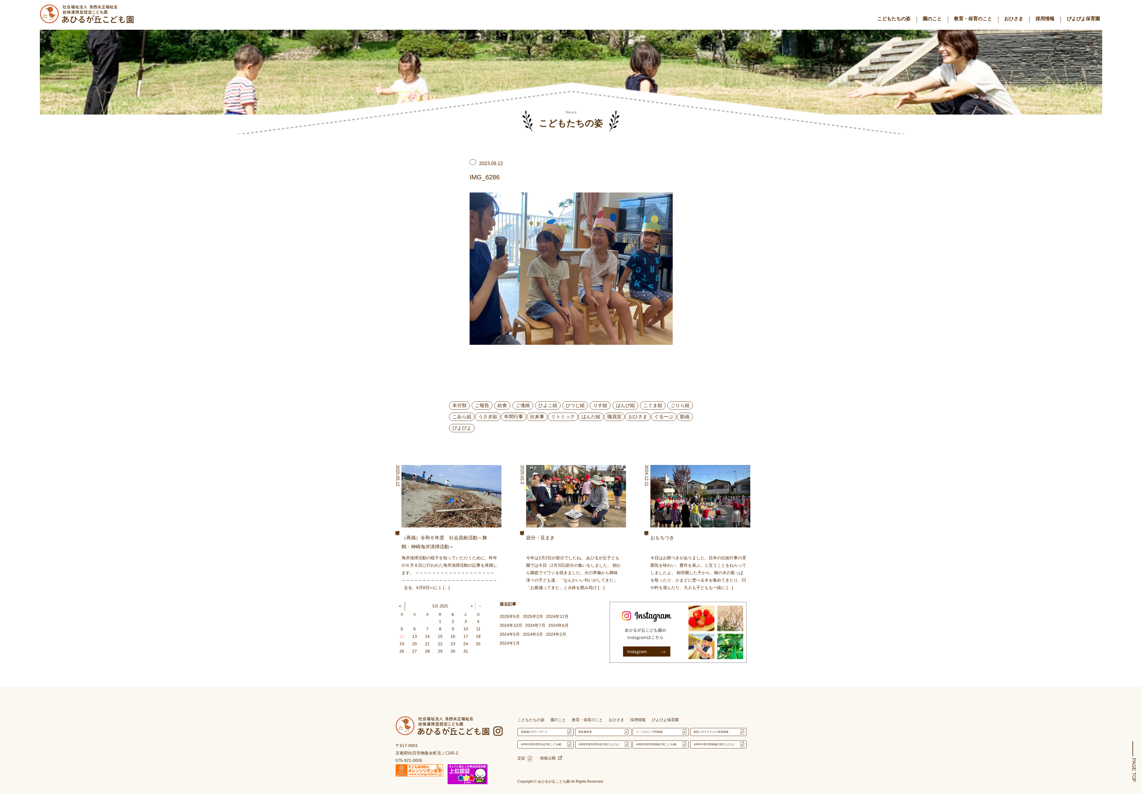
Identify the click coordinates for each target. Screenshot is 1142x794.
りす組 (600, 405)
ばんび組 (625, 405)
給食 (502, 405)
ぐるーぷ (663, 416)
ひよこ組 (547, 405)
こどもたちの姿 (894, 18)
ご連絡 (523, 405)
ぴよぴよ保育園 (1083, 18)
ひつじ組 (575, 405)
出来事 (537, 416)
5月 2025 (440, 606)
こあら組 (461, 416)
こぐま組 (652, 405)
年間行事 (513, 416)
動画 (685, 416)
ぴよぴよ (461, 427)
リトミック (563, 416)
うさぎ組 (487, 416)
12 (401, 636)
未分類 (459, 405)
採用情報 (1045, 18)
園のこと (932, 18)
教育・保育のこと (973, 18)
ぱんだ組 (590, 416)
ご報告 (482, 405)
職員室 (614, 416)
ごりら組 (680, 405)
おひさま (1013, 18)
